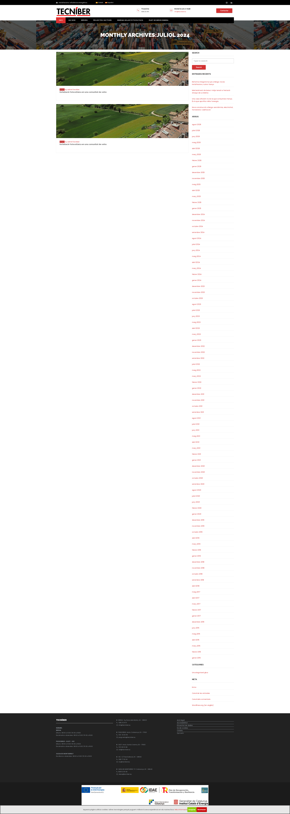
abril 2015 (195, 640)
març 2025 (196, 196)
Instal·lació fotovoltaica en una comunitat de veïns (83, 92)
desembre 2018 (198, 562)
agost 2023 (196, 304)
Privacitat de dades (185, 725)
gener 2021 (196, 460)
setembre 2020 (198, 484)
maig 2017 (196, 592)
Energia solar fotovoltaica (130, 20)
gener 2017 (196, 616)
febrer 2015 (196, 652)
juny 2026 (196, 136)
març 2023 (196, 334)
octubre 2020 (197, 478)
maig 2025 (196, 184)
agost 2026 (196, 124)
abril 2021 (195, 442)
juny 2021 (195, 430)
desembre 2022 (198, 346)
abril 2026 (196, 148)
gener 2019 (196, 556)
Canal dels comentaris (201, 699)
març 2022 (196, 376)
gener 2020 (196, 514)
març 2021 (196, 448)
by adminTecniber (72, 89)
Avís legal (181, 720)
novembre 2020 (198, 472)
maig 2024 (196, 256)
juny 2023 (196, 316)
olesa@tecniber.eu (125, 774)
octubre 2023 (197, 298)
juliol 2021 (195, 424)
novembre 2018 (198, 568)
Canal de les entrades (201, 693)
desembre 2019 (198, 520)
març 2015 (196, 646)
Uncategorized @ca (200, 672)
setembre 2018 (198, 580)
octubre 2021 (197, 406)
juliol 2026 (196, 130)
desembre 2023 (198, 286)
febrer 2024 (197, 274)
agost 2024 (196, 238)
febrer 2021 (196, 454)
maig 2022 (196, 370)
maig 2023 (196, 322)
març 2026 (196, 154)
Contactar (224, 11)
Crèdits (180, 730)
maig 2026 (196, 142)
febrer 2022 (196, 382)
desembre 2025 (198, 172)
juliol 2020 (196, 496)
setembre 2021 (198, 412)
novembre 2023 (198, 292)
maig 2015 (196, 634)
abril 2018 (195, 586)
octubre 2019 (197, 532)
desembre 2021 (198, 394)
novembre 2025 (198, 178)
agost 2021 (196, 418)
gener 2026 (196, 166)
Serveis (84, 20)
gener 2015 (196, 658)
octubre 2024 (197, 226)
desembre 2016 (198, 622)
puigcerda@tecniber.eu (127, 737)
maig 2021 (196, 436)
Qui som (71, 20)
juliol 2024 (196, 244)
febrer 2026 (196, 160)
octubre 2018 (197, 574)
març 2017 (196, 604)
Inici (61, 20)
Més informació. (181, 809)
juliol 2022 (196, 364)
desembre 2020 (198, 466)
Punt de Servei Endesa (158, 20)
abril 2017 (195, 598)
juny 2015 (195, 628)
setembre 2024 (198, 232)
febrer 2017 (196, 610)
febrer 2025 (196, 202)
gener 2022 (196, 388)
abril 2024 (196, 262)
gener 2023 (196, 340)
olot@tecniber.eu (124, 750)
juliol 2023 (196, 310)
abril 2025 (196, 190)
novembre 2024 (198, 220)
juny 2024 (196, 250)
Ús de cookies (182, 728)
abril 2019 (195, 538)
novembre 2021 (198, 400)
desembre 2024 (198, 214)
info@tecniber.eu (180, 12)
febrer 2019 (196, 550)
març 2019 (196, 544)
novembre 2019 (198, 526)
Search (199, 67)
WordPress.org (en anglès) (203, 705)
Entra (194, 687)
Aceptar (192, 809)
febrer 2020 (196, 508)
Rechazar (202, 809)
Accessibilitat (182, 723)
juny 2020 (196, 502)
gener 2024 (196, 280)
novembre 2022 (198, 352)
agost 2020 (196, 490)
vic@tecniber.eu (124, 762)
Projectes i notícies (102, 20)
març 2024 (196, 268)
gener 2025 (196, 208)
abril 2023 (196, 328)
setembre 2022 (198, 358)
